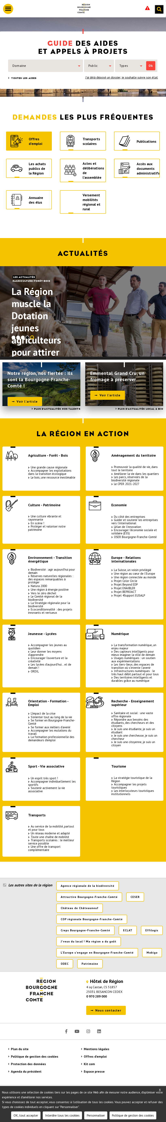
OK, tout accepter (26, 1115)
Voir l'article (27, 401)
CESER (135, 897)
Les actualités (24, 277)
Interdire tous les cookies (62, 1115)
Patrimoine (90, 964)
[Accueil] (82, 9)
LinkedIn (99, 1031)
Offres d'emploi (95, 1056)
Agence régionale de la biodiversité (87, 886)
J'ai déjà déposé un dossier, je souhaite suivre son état (121, 77)
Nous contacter (108, 1010)
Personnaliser (96, 1115)
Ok (151, 66)
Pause (32, 337)
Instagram (88, 1031)
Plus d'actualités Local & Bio (140, 408)
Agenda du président (26, 1071)
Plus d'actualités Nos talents (57, 408)
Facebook (66, 1031)
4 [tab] (27, 337)
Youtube (76, 1031)
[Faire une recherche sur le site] (159, 9)
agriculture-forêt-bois (32, 281)
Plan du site (20, 1049)
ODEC (65, 964)
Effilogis (151, 930)
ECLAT (127, 930)
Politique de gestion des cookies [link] (133, 1115)
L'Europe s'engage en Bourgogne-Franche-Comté (97, 952)
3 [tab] (23, 337)
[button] (45, 66)
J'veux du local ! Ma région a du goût (88, 941)
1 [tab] (13, 337)
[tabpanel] (83, 311)
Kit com (89, 1064)
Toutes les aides (23, 78)
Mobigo (152, 952)
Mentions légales (96, 1049)
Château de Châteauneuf (79, 908)
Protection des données (28, 1064)
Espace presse (94, 1071)
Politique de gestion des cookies (34, 1056)
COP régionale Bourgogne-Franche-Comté (92, 919)
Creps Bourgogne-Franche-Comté (85, 930)
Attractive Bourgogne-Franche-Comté (89, 897)
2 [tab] (18, 337)
